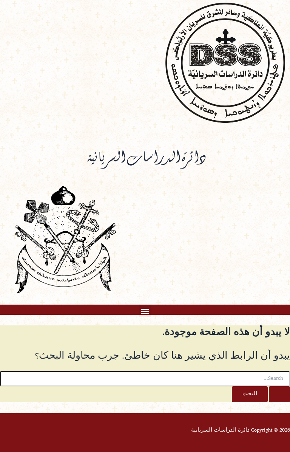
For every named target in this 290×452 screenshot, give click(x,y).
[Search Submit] (279, 394)
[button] (145, 311)
